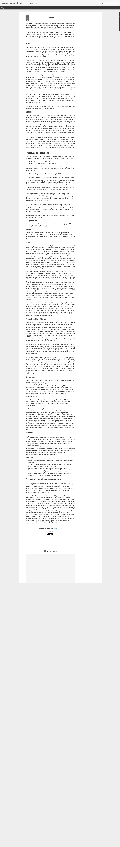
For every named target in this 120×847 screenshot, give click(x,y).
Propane (50, 17)
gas (53, 531)
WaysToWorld (58, 528)
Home (13, 8)
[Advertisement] (85, 44)
